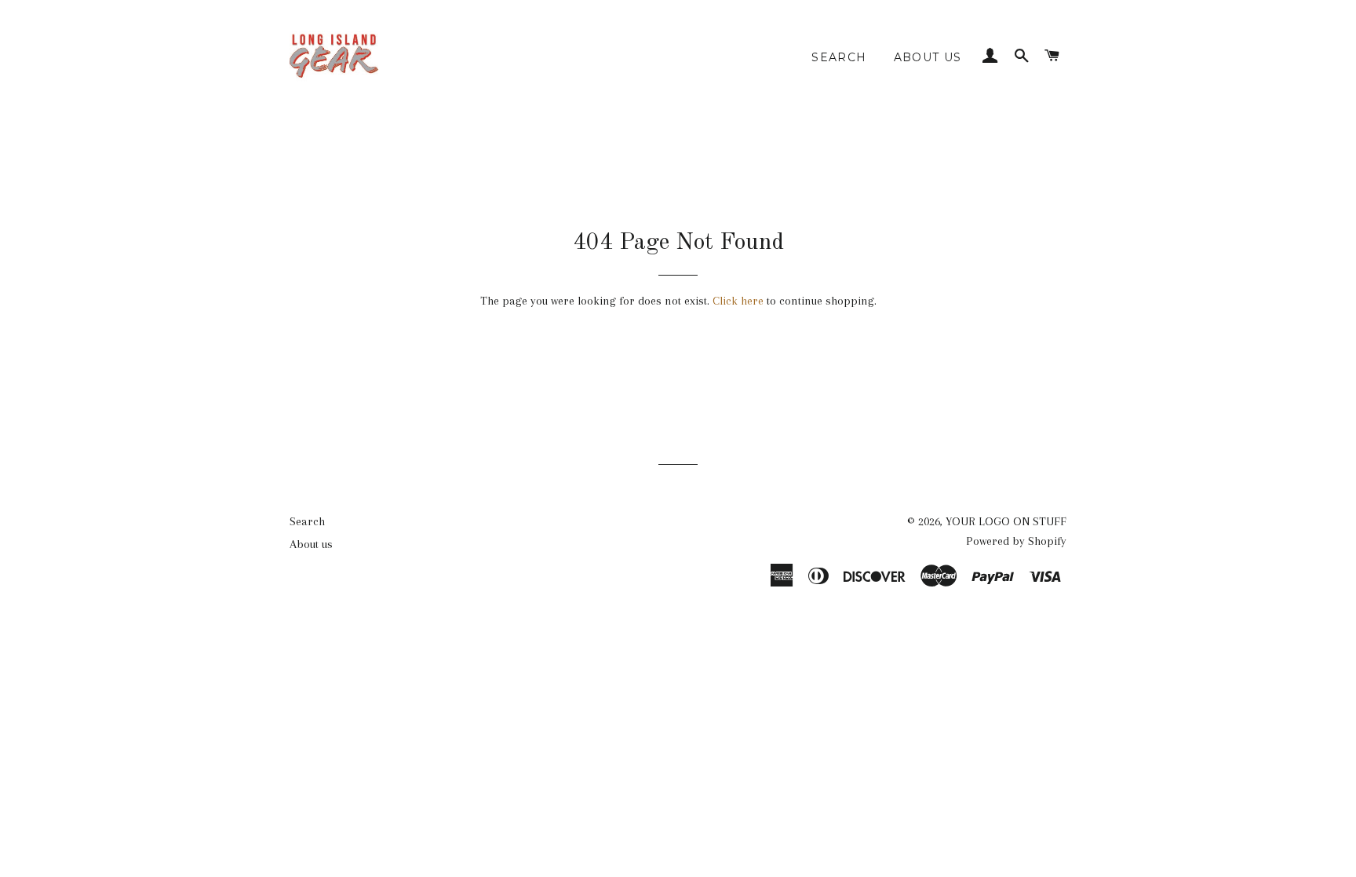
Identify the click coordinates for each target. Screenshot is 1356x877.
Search (838, 57)
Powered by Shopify (1016, 541)
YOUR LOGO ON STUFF (1006, 521)
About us (928, 57)
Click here (738, 301)
